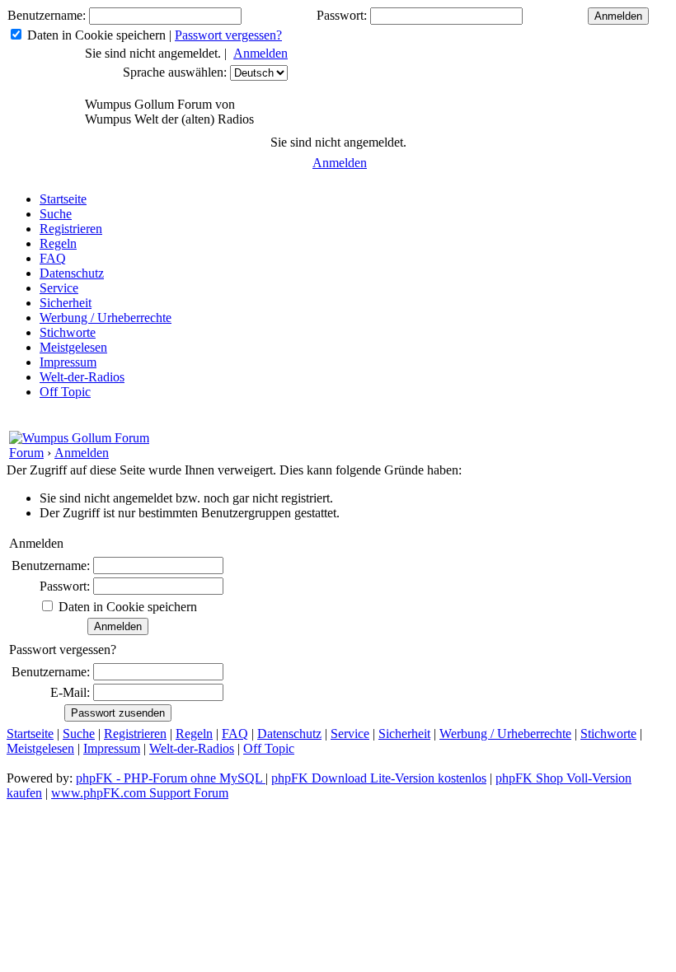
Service (59, 288)
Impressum (68, 362)
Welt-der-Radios (82, 377)
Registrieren (71, 229)
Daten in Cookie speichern (96, 35)
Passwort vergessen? (228, 35)
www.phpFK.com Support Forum (139, 793)
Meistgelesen (73, 347)
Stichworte (68, 332)
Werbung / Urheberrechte (105, 318)
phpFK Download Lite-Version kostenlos (378, 778)
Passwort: (342, 15)
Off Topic (65, 392)
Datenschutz (72, 273)
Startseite (63, 199)
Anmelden (260, 53)
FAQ (53, 258)
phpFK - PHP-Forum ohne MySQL (170, 778)
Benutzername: (46, 15)
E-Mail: (70, 692)
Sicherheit (66, 303)
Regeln (58, 243)
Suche (56, 214)
